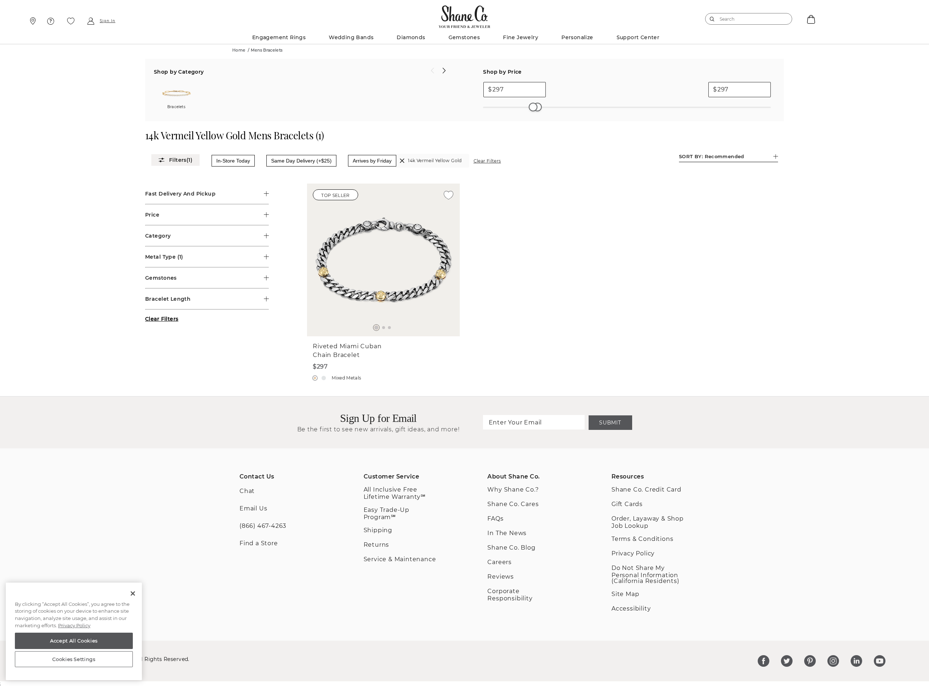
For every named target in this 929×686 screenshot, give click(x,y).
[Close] (133, 593)
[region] (74, 632)
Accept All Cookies (74, 641)
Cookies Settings (73, 659)
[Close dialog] (564, 234)
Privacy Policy (74, 625)
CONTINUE (464, 403)
